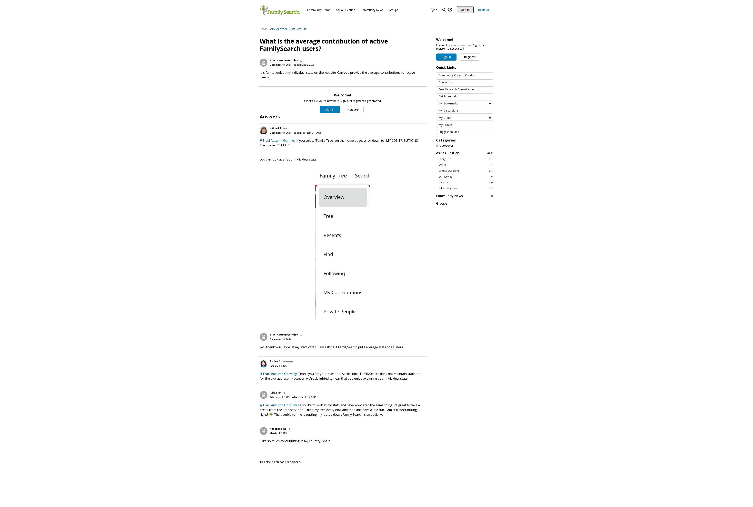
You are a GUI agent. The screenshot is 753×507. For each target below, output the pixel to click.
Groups (441, 203)
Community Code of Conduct (457, 75)
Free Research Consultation (456, 89)
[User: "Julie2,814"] (263, 395)
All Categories (445, 145)
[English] (280, 10)
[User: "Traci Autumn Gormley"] (263, 63)
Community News (464, 196)
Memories (465, 182)
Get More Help (448, 96)
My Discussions (448, 110)
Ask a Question (464, 153)
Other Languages (465, 188)
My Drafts (465, 118)
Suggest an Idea (449, 132)
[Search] (444, 9)
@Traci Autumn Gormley (278, 140)
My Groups (446, 125)
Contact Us (446, 82)
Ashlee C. (275, 361)
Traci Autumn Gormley (284, 60)
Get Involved (465, 177)
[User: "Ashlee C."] (263, 363)
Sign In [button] (330, 109)
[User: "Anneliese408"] (263, 431)
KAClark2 (275, 128)
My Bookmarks (465, 103)
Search (465, 165)
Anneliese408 (278, 428)
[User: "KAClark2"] (263, 130)
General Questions (465, 171)
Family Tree (465, 159)
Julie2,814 (275, 392)
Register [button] (353, 109)
